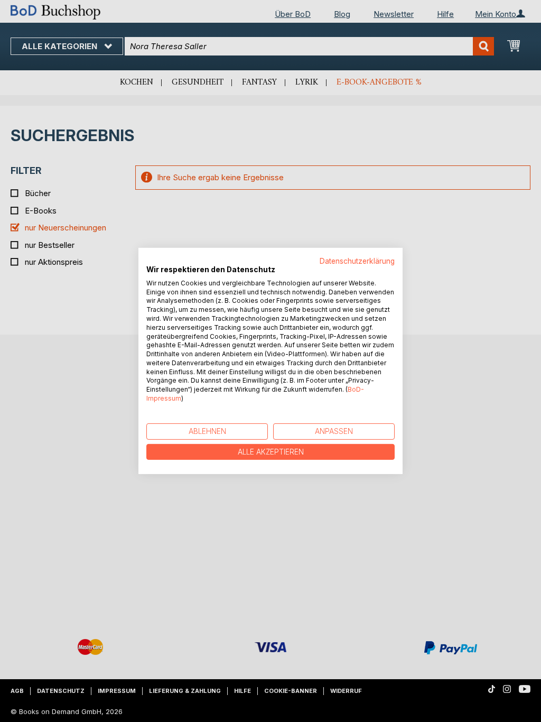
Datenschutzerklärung (357, 261)
